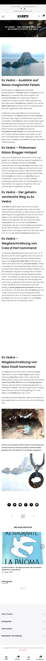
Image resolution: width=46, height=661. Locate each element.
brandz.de (23, 650)
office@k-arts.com (30, 7)
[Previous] (4, 546)
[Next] (42, 546)
